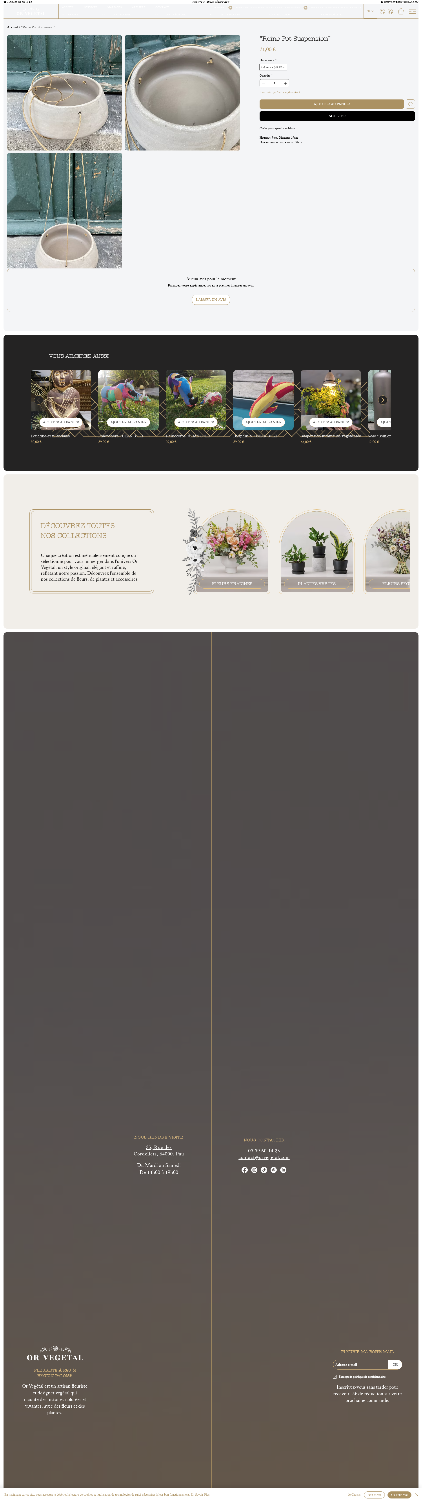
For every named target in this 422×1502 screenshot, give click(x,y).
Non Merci (374, 1495)
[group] (211, 409)
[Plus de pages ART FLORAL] (156, 15)
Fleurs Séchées (401, 583)
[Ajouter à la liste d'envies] (410, 104)
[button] (401, 11)
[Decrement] (263, 83)
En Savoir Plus (200, 1495)
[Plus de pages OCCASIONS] (103, 15)
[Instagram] (254, 1170)
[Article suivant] (382, 400)
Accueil (12, 27)
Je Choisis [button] (354, 1495)
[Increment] (286, 83)
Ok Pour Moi (399, 1495)
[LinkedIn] (283, 1170)
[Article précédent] (38, 400)
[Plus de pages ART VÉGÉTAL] (211, 15)
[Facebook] (245, 1170)
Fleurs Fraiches (232, 583)
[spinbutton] (274, 83)
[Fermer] (416, 1494)
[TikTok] (264, 1170)
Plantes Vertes (317, 583)
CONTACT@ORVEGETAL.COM (401, 2)
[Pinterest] (274, 1170)
